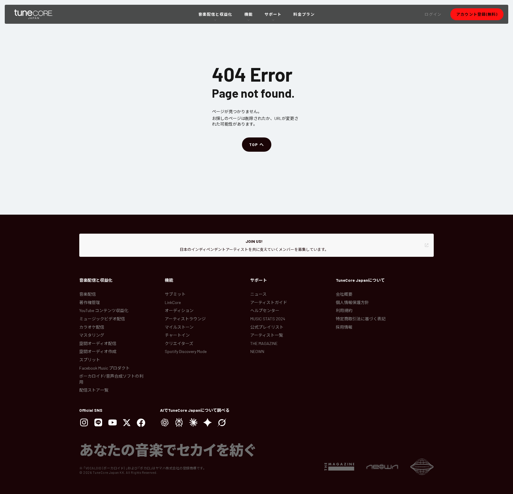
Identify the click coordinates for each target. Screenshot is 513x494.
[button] (433, 14)
